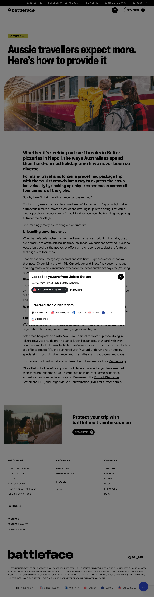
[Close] (121, 277)
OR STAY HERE (75, 290)
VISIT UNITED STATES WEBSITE (52, 290)
